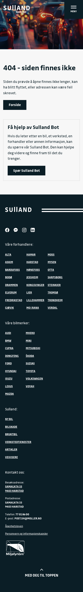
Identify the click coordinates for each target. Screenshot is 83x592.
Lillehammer (35, 300)
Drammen (11, 285)
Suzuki (30, 363)
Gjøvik (9, 307)
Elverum (11, 292)
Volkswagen (34, 378)
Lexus (9, 386)
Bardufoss (12, 269)
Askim (9, 262)
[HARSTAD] (16, 7)
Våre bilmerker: (17, 323)
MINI (28, 340)
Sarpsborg (55, 277)
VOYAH (30, 386)
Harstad (32, 262)
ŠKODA (30, 355)
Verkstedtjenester (18, 442)
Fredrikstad (13, 300)
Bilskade (11, 426)
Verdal (52, 307)
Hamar (31, 254)
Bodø (8, 277)
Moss (51, 254)
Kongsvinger (35, 285)
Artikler (11, 449)
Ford (8, 363)
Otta (51, 269)
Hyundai (10, 371)
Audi (8, 333)
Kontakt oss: (14, 472)
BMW (8, 340)
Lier (29, 292)
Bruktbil (11, 434)
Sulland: (11, 409)
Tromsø (53, 292)
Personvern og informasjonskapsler (26, 533)
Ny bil (9, 419)
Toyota (30, 371)
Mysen (52, 262)
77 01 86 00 (22, 514)
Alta (8, 254)
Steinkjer (54, 285)
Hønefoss (33, 269)
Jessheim (32, 277)
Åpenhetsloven (14, 526)
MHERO (30, 333)
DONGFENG (12, 355)
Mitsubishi (33, 348)
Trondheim (55, 300)
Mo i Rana (32, 307)
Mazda (9, 393)
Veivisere (11, 457)
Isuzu (8, 378)
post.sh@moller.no (28, 518)
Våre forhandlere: (19, 244)
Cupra (9, 348)
